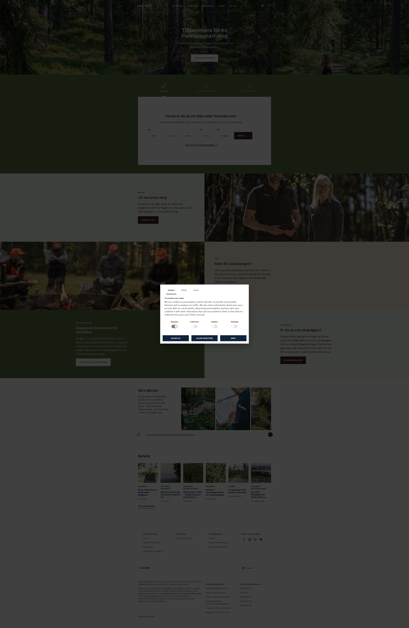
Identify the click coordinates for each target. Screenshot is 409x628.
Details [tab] (184, 290)
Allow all (176, 338)
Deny (233, 338)
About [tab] (196, 290)
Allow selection (204, 338)
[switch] (195, 326)
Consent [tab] (171, 290)
